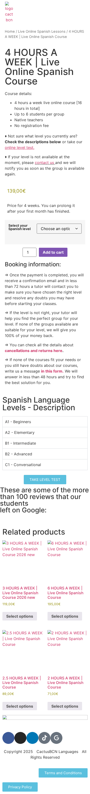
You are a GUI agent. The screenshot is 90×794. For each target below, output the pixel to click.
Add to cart (53, 252)
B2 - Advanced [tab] (18, 454)
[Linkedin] (32, 738)
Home (10, 31)
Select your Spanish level (19, 227)
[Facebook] (8, 738)
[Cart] (83, 12)
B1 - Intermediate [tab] (20, 443)
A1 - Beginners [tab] (18, 421)
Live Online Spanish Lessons (42, 31)
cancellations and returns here (33, 350)
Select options (19, 616)
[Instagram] (20, 738)
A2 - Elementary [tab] (20, 432)
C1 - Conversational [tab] (23, 464)
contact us (44, 162)
